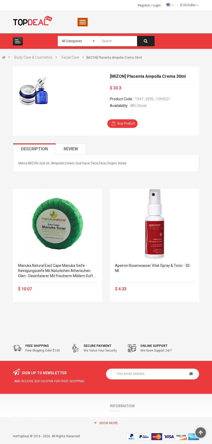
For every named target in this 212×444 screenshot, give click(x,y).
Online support (154, 346)
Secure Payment (97, 346)
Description (34, 148)
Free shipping (37, 346)
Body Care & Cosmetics (33, 57)
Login (157, 5)
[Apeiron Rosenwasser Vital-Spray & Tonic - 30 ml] (154, 224)
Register (144, 5)
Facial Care (70, 57)
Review (71, 148)
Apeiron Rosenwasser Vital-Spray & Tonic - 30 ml (152, 268)
